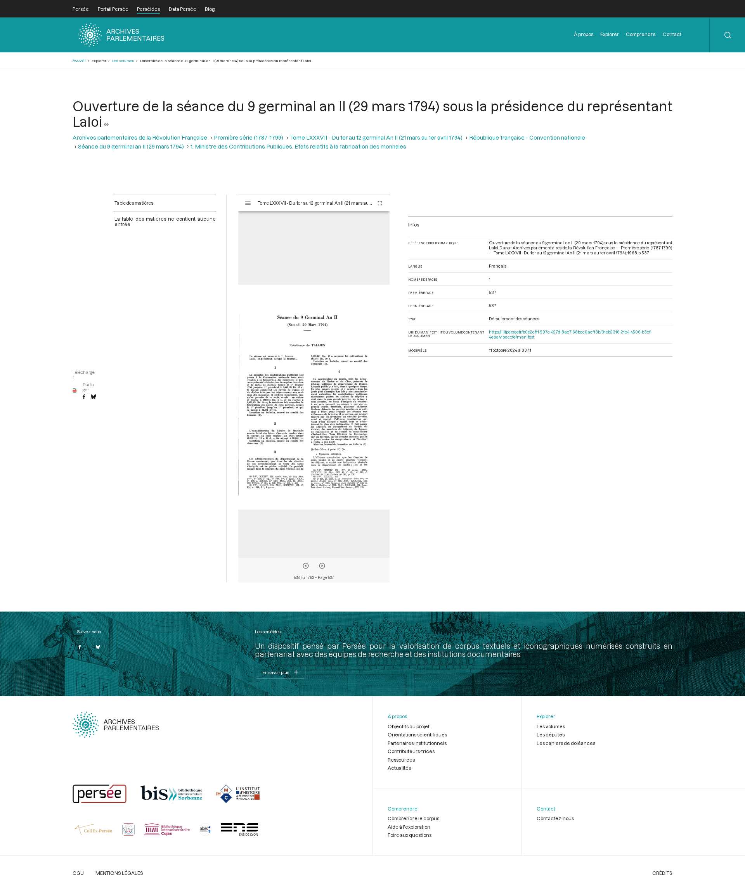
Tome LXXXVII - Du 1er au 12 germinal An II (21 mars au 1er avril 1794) (376, 137)
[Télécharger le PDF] (75, 391)
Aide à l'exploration (409, 827)
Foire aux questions (409, 835)
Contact (672, 34)
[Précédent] (306, 566)
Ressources (401, 759)
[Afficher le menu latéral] (248, 203)
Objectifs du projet (409, 726)
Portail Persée (113, 9)
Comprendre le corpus (413, 818)
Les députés (551, 734)
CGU (78, 873)
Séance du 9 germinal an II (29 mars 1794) (131, 146)
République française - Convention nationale (527, 137)
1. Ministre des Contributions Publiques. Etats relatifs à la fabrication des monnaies (298, 146)
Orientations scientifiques (417, 734)
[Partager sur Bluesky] (93, 397)
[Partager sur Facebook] (84, 397)
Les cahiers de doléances (566, 743)
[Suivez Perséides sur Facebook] (80, 647)
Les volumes (123, 61)
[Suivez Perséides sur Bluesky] (98, 647)
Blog (210, 9)
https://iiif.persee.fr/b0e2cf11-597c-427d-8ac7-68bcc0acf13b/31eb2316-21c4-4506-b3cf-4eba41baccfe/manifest (570, 334)
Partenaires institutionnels (417, 743)
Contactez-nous (555, 818)
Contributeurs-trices (411, 751)
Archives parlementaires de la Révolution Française (140, 137)
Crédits (662, 873)
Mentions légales (119, 873)
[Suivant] (322, 566)
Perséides (148, 9)
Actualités (399, 768)
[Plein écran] (380, 203)
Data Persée (182, 9)
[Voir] (106, 121)
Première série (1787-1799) (248, 137)
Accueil (79, 60)
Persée (81, 9)
